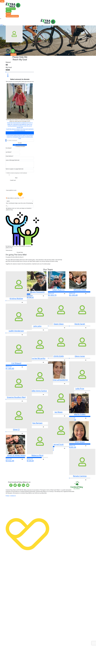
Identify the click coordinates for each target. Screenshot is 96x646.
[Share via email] (8, 54)
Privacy (7, 495)
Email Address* (9, 156)
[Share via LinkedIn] (9, 54)
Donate (8, 13)
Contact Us (13, 495)
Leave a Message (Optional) (12, 160)
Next (16, 178)
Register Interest (11, 8)
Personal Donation (20, 145)
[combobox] (20, 201)
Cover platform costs (11, 190)
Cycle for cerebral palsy (12, 16)
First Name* (9, 148)
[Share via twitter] (7, 54)
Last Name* (8, 152)
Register (9, 11)
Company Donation (20, 146)
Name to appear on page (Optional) (14, 169)
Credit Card (13, 180)
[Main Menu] (0, 18)
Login (2, 1)
